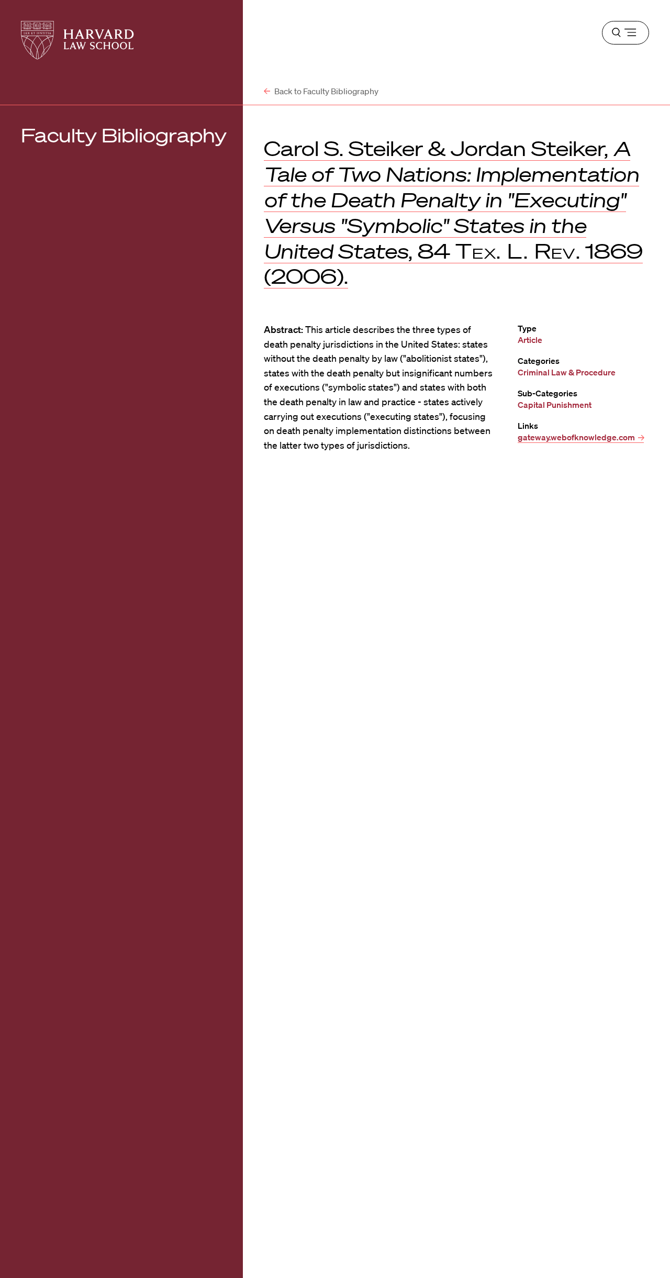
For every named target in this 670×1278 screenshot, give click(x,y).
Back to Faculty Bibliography (325, 91)
